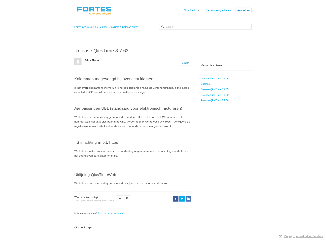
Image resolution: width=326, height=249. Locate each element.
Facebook (175, 199)
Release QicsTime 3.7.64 (214, 78)
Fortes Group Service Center (90, 27)
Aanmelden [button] (243, 10)
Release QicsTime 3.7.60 (214, 95)
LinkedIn (188, 199)
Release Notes (130, 27)
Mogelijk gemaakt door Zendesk (303, 236)
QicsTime (114, 27)
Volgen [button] (185, 62)
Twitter (182, 199)
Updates (205, 83)
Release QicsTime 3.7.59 (214, 100)
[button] (120, 198)
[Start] (94, 9)
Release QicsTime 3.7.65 (214, 89)
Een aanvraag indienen (218, 10)
